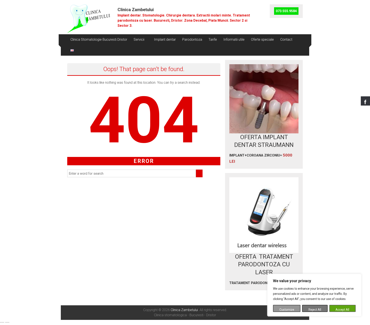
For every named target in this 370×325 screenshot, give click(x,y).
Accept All (342, 309)
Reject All (315, 309)
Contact (286, 39)
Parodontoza (192, 39)
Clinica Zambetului (136, 9)
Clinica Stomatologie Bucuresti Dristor (98, 39)
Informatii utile (234, 39)
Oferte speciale (262, 39)
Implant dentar (165, 39)
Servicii (139, 39)
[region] (314, 295)
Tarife (213, 39)
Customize (286, 309)
